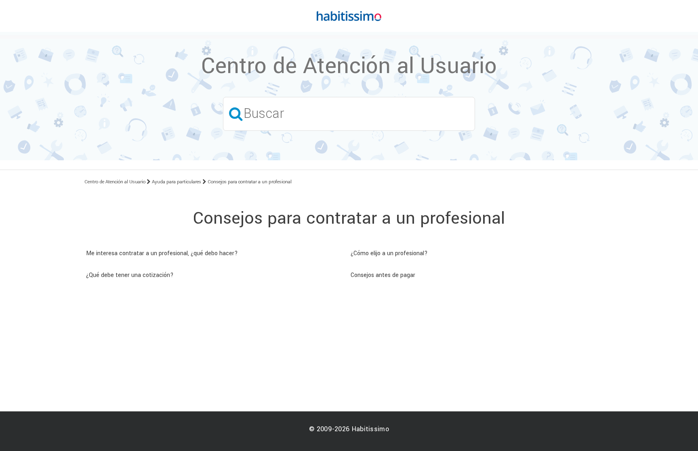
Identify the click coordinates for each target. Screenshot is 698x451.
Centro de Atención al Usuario (114, 181)
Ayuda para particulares (176, 181)
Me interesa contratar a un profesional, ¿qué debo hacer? (162, 253)
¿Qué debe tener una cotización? (130, 275)
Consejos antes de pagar (383, 275)
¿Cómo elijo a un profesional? (389, 253)
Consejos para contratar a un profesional (250, 181)
